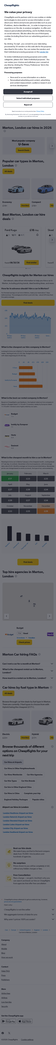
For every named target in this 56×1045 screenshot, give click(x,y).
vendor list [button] (44, 52)
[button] (28, 91)
